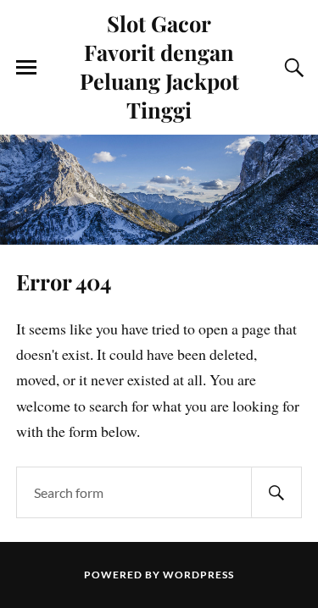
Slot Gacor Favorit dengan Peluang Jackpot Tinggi (159, 66)
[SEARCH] (276, 492)
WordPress (198, 574)
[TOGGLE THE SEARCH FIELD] (292, 68)
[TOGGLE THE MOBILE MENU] (26, 68)
